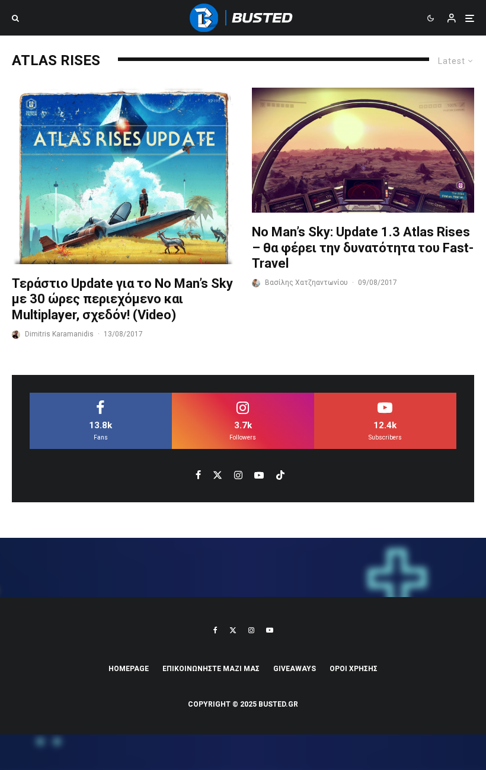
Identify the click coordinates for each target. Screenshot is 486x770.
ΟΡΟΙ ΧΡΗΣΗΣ (354, 669)
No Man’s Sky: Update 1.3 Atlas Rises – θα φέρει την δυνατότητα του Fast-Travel (363, 247)
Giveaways (294, 669)
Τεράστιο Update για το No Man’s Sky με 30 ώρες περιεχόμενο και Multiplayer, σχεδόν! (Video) (122, 299)
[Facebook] (215, 630)
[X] (232, 630)
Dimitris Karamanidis (59, 334)
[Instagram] (251, 630)
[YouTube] (269, 630)
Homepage (128, 669)
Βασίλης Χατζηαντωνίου (306, 282)
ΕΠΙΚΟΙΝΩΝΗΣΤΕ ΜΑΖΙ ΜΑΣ (211, 669)
